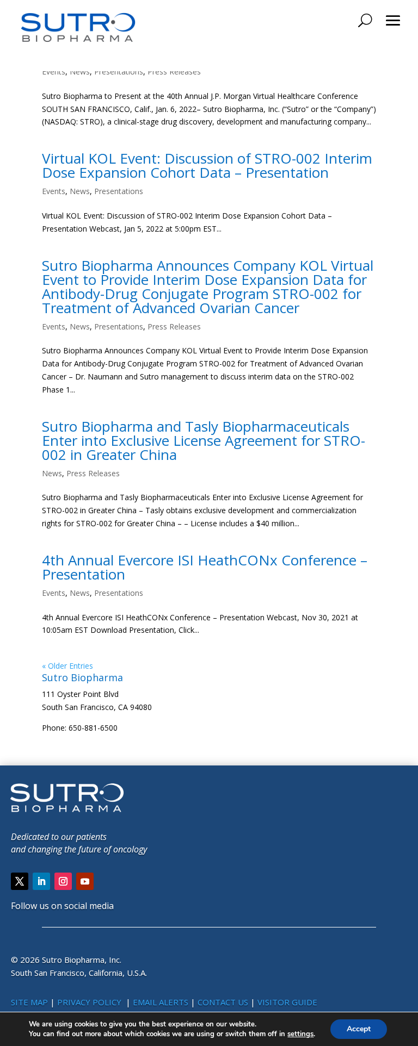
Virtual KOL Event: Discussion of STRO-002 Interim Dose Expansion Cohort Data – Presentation (207, 165)
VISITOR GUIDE (287, 1002)
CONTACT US (224, 1002)
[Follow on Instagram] (63, 881)
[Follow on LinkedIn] (41, 881)
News (80, 71)
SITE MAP (29, 1002)
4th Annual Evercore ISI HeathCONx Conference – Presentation (204, 567)
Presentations (118, 71)
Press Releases (174, 71)
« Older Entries (67, 666)
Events (53, 71)
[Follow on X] (19, 881)
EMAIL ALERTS (160, 1002)
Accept (359, 1029)
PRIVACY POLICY (90, 1002)
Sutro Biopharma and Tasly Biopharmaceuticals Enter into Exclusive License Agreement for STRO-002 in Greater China (203, 440)
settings (300, 1034)
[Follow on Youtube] (85, 881)
